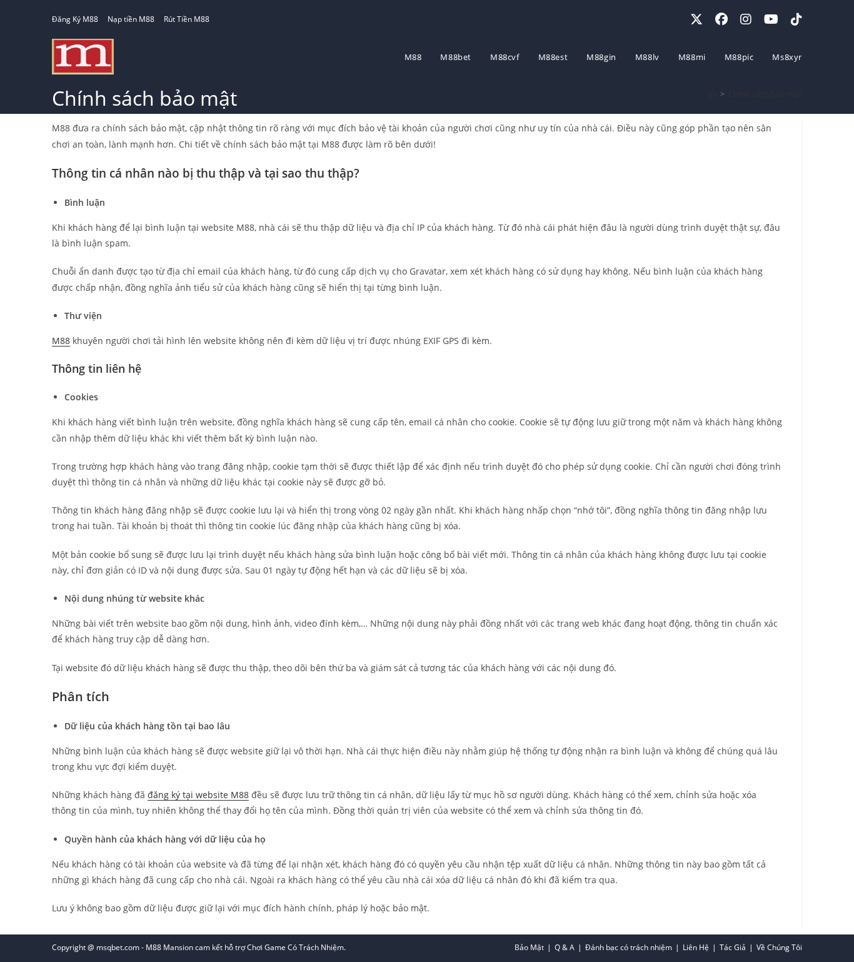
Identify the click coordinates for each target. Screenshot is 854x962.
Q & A (565, 947)
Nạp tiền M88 (131, 19)
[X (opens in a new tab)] (696, 19)
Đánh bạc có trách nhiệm (628, 947)
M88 (61, 341)
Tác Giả (733, 947)
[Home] (712, 93)
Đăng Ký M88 (75, 19)
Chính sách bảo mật (765, 93)
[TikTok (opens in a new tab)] (793, 19)
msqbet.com (117, 947)
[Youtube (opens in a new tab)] (771, 19)
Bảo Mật (529, 947)
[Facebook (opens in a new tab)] (721, 19)
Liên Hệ (696, 947)
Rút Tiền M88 (186, 19)
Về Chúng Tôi (779, 947)
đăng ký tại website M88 (198, 795)
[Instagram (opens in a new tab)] (746, 19)
